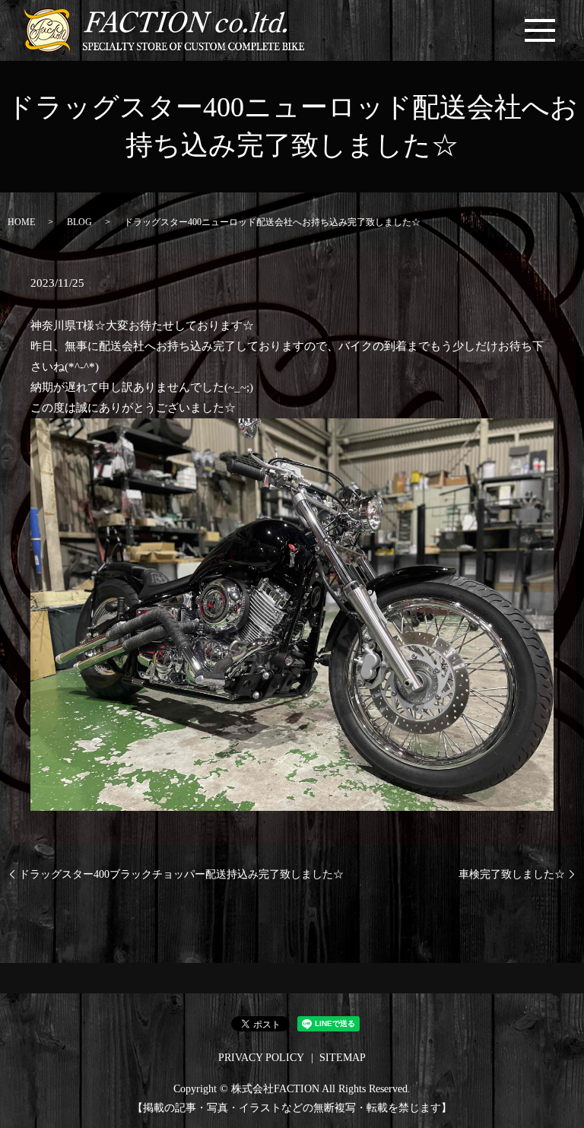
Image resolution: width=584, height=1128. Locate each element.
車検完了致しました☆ (512, 874)
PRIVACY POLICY (261, 1057)
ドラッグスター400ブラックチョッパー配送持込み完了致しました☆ (181, 874)
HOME (21, 222)
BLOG (79, 222)
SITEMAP (342, 1057)
